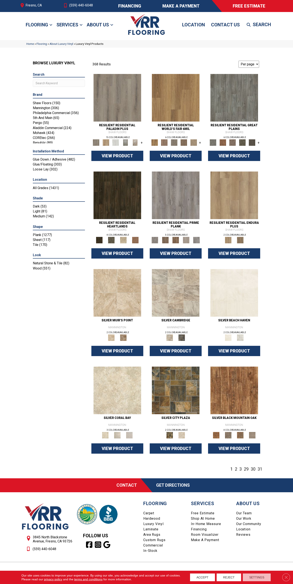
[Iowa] (242, 142)
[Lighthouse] (135, 142)
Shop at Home (203, 518)
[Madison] (135, 240)
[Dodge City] (223, 142)
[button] (51, 25)
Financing (199, 529)
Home (30, 43)
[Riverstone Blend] (123, 337)
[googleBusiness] (107, 545)
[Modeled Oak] (165, 240)
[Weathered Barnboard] (196, 240)
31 (260, 469)
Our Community (248, 524)
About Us (98, 24)
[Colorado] (234, 97)
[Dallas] (184, 142)
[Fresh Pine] (125, 142)
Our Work (243, 518)
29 (246, 469)
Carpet (148, 513)
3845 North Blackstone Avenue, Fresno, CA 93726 (52, 539)
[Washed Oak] (186, 240)
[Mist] (240, 337)
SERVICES (202, 503)
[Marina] (234, 195)
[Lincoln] (123, 240)
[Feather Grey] (115, 142)
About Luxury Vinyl (61, 43)
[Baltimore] (175, 97)
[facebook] (89, 545)
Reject (229, 577)
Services (67, 24)
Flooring (37, 24)
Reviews (243, 535)
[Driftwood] (106, 142)
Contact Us (225, 24)
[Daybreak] (117, 435)
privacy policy (53, 579)
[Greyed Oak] (175, 195)
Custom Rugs (154, 540)
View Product (117, 155)
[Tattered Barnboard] (175, 240)
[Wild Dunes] (240, 240)
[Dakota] (117, 195)
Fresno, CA (34, 5)
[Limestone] (175, 292)
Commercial (153, 545)
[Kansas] (252, 142)
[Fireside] (234, 390)
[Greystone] (181, 337)
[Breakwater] (234, 292)
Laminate (151, 529)
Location (193, 24)
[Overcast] (129, 435)
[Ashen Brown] (117, 97)
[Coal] (228, 435)
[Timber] (240, 435)
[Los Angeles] (193, 142)
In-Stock (150, 551)
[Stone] (181, 435)
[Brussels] (164, 142)
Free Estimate (202, 513)
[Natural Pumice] (117, 292)
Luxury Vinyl (153, 524)
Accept (202, 577)
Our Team (244, 513)
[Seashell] (117, 390)
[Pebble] (252, 435)
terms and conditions (88, 579)
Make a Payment (205, 540)
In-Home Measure (206, 524)
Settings (256, 577)
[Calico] (175, 390)
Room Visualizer (204, 535)
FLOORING (155, 503)
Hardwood (151, 518)
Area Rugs (151, 535)
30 (253, 469)
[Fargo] (232, 142)
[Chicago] (174, 142)
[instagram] (98, 545)
